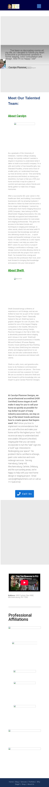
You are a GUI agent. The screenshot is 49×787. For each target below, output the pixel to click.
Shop (24, 784)
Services (24, 782)
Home (11, 782)
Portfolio (32, 782)
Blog (17, 782)
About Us (30, 784)
